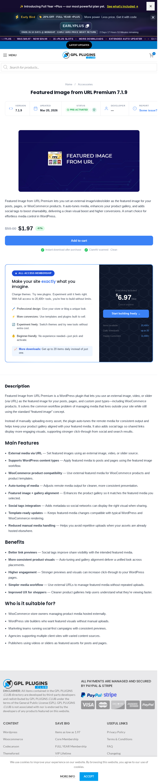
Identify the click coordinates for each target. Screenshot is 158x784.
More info (68, 776)
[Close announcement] (150, 6)
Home (68, 84)
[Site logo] (79, 55)
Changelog (114, 753)
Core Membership (66, 739)
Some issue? (148, 110)
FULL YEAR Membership (71, 746)
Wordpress (10, 732)
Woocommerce (13, 739)
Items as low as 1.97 (67, 732)
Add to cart (79, 240)
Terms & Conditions (119, 739)
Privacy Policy (116, 732)
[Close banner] (153, 17)
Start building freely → (126, 313)
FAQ (110, 746)
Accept (89, 776)
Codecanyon (11, 746)
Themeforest (11, 753)
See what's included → (122, 6)
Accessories (85, 84)
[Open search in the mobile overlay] (79, 67)
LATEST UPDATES (79, 44)
